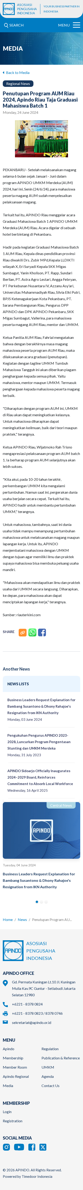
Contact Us (50, 1085)
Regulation (50, 1048)
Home (8, 919)
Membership (13, 1058)
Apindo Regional (16, 1076)
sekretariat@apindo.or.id (31, 1022)
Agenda (48, 1076)
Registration (12, 1121)
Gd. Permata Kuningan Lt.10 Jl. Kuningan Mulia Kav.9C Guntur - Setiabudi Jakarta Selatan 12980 (43, 988)
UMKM (48, 1067)
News (22, 919)
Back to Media (17, 72)
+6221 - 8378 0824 (27, 1004)
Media (8, 1085)
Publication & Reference (61, 1058)
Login (7, 1111)
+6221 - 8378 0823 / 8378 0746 (37, 1013)
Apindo (8, 1048)
